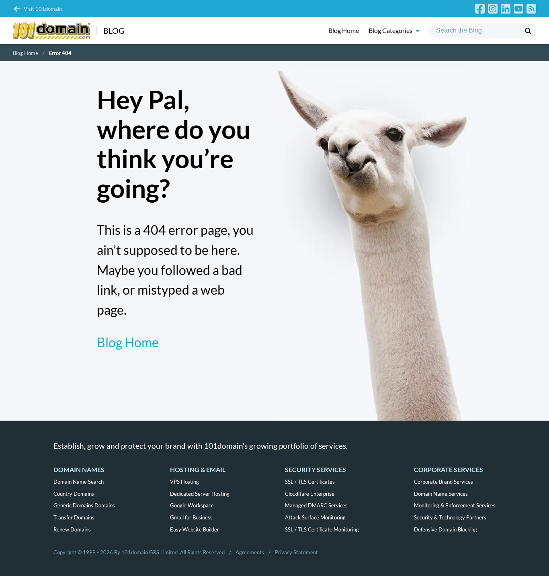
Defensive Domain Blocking (445, 529)
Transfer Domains (73, 517)
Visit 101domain (43, 9)
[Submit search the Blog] (528, 31)
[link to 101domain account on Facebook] (480, 8)
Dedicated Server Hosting (199, 494)
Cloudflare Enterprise (309, 494)
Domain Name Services (441, 494)
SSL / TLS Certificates (310, 481)
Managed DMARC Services (316, 505)
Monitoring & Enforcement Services (455, 505)
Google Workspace (192, 505)
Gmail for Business (191, 517)
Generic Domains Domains (84, 505)
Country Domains (73, 494)
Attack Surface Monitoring (315, 517)
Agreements (250, 552)
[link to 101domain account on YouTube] (518, 8)
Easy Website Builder (194, 529)
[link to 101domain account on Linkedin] (505, 8)
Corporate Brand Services (443, 481)
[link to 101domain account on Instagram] (493, 8)
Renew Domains (72, 529)
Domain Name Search (78, 481)
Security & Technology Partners (450, 517)
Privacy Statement (296, 552)
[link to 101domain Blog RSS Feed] (531, 8)
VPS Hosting (184, 481)
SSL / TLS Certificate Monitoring (322, 529)
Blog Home (343, 31)
